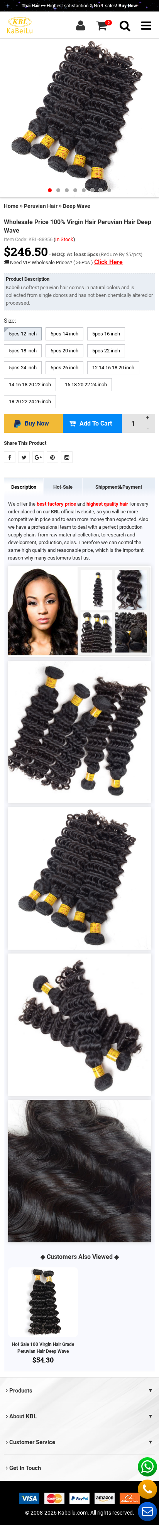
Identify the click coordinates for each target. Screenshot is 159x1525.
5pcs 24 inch (23, 367)
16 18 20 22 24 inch (86, 384)
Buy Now (127, 5)
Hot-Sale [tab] (63, 487)
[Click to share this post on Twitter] (24, 457)
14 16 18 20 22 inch (30, 384)
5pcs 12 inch (23, 334)
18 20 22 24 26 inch (30, 401)
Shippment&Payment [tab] (118, 487)
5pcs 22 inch (106, 351)
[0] (101, 25)
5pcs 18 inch (23, 351)
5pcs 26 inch (64, 367)
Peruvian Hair (41, 206)
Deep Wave (76, 206)
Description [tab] (23, 487)
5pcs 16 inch (106, 334)
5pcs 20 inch (64, 351)
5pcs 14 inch (64, 334)
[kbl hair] (19, 25)
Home (11, 206)
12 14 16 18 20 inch (113, 367)
